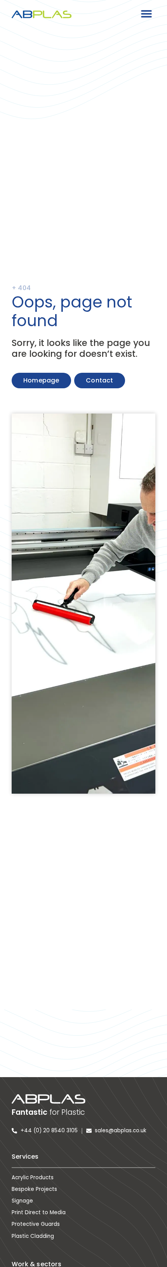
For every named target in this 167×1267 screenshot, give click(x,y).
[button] (146, 14)
